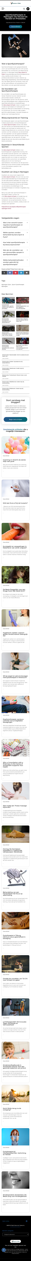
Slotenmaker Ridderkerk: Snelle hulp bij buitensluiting (12, 389)
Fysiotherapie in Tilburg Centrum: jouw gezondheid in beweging (14, 937)
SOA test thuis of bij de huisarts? (15, 503)
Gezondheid (15, 26)
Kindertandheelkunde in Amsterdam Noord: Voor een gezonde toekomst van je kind (14, 1066)
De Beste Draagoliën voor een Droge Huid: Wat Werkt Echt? (14, 590)
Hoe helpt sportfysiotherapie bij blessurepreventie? (15, 244)
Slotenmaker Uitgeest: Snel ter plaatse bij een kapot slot (22, 320)
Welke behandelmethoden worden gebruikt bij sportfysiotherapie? (15, 262)
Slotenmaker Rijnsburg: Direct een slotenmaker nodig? (22, 334)
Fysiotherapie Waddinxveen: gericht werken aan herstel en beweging (8, 306)
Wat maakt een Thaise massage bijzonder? (15, 806)
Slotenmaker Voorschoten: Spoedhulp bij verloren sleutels (8, 347)
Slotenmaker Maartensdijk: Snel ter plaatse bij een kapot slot (15, 355)
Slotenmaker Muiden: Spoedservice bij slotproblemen (12, 362)
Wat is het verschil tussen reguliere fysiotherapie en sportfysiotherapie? (15, 225)
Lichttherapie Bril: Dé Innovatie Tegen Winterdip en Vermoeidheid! (14, 1023)
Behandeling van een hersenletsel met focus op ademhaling (12, 893)
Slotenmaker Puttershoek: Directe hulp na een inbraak (14, 375)
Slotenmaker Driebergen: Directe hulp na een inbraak (7, 334)
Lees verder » (5, 358)
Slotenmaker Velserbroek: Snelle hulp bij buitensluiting (13, 369)
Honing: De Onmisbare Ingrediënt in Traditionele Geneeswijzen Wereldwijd (12, 850)
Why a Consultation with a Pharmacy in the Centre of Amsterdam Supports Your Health (13, 765)
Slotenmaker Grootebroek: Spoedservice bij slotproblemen (6, 320)
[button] (24, 8)
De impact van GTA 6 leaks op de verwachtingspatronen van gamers (22, 347)
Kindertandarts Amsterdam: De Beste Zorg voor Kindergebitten (15, 1195)
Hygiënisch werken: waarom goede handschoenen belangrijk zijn (15, 634)
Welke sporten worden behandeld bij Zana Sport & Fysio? (15, 235)
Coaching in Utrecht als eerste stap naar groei (14, 460)
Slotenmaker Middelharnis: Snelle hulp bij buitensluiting (13, 382)
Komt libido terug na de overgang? (12, 1109)
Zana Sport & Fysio (9, 105)
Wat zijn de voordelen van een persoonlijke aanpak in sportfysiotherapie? (15, 252)
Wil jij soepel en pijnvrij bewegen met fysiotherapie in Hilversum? (15, 676)
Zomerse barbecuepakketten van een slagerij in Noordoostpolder (22, 306)
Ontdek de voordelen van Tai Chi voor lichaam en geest (15, 979)
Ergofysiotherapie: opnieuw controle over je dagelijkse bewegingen (13, 720)
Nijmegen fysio (6, 284)
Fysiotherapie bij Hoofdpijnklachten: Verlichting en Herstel (14, 1153)
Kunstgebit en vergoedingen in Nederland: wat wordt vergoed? (15, 547)
